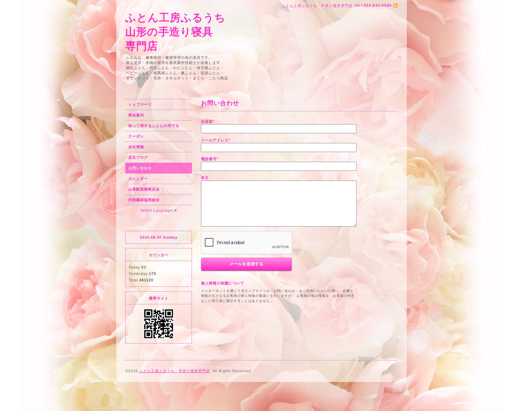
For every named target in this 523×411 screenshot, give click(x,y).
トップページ (140, 104)
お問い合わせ (140, 168)
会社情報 (136, 147)
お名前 (208, 121)
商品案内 (136, 115)
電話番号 (210, 159)
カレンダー (138, 179)
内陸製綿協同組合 (144, 200)
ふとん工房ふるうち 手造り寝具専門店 (174, 371)
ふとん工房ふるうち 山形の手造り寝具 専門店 (175, 32)
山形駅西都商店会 (144, 189)
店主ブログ (138, 157)
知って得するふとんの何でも (153, 126)
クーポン (136, 136)
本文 (205, 178)
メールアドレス (215, 140)
